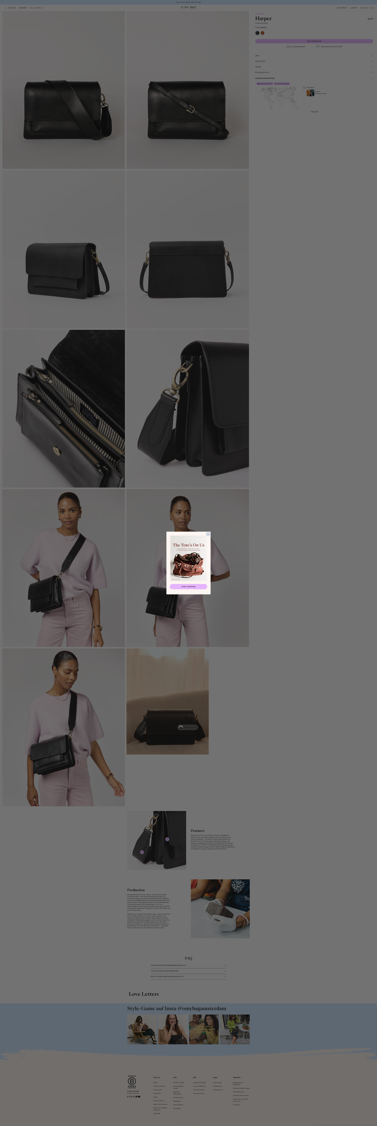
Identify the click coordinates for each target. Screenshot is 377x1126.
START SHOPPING (189, 586)
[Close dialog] (208, 534)
